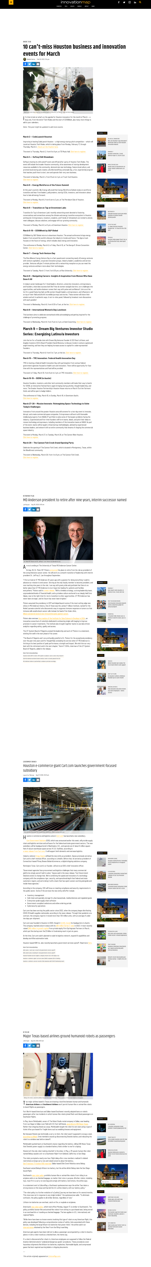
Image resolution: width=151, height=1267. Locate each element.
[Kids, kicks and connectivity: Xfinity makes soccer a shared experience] (101, 935)
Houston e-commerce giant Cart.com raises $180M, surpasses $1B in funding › (42, 958)
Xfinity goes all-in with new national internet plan (115, 1200)
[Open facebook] (118, 2)
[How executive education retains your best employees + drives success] (101, 690)
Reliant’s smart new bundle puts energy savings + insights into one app (117, 959)
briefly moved (66, 923)
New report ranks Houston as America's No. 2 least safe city (116, 591)
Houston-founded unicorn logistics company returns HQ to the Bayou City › (41, 956)
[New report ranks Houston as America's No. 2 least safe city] (101, 591)
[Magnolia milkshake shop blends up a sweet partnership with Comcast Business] (101, 947)
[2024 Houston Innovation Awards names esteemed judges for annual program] (101, 604)
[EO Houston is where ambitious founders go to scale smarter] (101, 677)
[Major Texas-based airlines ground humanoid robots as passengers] (58, 1076)
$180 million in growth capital (38, 928)
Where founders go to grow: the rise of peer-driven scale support (117, 664)
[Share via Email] (38, 64)
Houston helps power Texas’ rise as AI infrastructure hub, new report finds (117, 241)
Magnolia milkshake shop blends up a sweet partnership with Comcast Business (117, 948)
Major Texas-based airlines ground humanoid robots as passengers (69, 1036)
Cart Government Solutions (36, 840)
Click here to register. (78, 151)
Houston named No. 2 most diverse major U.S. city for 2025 (116, 155)
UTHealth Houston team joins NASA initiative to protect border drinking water (117, 215)
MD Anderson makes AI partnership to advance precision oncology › (39, 661)
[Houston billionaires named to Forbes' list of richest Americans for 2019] (101, 1153)
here (90, 943)
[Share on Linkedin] (34, 64)
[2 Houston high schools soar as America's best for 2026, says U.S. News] (101, 617)
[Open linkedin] (135, 2)
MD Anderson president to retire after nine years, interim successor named (75, 500)
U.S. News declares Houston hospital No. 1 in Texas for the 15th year (117, 228)
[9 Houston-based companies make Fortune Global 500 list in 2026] (101, 887)
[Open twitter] (124, 2)
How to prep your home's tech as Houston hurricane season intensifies (117, 1227)
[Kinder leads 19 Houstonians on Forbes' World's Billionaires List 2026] (101, 168)
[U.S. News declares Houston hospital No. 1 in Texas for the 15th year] (101, 228)
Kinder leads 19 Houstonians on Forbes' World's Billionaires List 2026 (116, 168)
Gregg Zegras (40, 856)
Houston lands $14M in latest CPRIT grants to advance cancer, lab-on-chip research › (43, 656)
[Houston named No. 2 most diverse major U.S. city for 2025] (101, 155)
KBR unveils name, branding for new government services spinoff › (39, 953)
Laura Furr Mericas (28, 775)
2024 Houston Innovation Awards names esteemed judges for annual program (117, 605)
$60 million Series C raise (65, 926)
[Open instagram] (129, 2)
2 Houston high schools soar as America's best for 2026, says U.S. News (117, 618)
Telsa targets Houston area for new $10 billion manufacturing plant (117, 1140)
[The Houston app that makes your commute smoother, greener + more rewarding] (101, 1213)
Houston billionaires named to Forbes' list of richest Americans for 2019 (117, 1154)
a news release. (49, 590)
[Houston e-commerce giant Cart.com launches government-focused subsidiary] (58, 810)
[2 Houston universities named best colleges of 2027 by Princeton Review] (101, 875)
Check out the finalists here (47, 147)
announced (54, 570)
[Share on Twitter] (29, 64)
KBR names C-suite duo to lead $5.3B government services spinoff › (39, 950)
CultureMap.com (54, 1256)
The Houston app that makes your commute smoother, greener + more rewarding (117, 1214)
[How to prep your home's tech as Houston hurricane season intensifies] (101, 1226)
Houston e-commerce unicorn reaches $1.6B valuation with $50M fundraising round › (44, 961)
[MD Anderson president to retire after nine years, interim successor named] (58, 540)
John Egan (26, 1041)
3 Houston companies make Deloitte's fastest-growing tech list (117, 1127)
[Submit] (140, 2)
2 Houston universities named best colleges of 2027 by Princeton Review (117, 875)
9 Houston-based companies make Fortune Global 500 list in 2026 (117, 887)
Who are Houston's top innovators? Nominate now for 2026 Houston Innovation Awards (117, 143)
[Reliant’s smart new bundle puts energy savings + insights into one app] (101, 960)
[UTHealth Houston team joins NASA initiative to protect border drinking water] (101, 215)
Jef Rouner (26, 505)
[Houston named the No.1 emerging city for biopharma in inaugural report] (101, 862)
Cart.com (60, 836)
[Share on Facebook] (25, 64)
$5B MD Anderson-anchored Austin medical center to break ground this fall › (42, 659)
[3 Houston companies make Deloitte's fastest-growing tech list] (101, 1127)
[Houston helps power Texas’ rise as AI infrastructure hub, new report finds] (101, 240)
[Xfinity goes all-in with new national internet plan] (101, 1200)
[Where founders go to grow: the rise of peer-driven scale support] (101, 664)
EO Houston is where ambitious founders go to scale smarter (116, 677)
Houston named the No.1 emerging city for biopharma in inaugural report (117, 862)
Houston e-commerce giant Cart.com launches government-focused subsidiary (69, 768)
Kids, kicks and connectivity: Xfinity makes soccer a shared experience (117, 934)
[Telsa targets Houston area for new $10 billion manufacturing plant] (101, 1140)
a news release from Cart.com (34, 851)
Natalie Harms (31, 59)
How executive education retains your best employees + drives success (117, 691)
